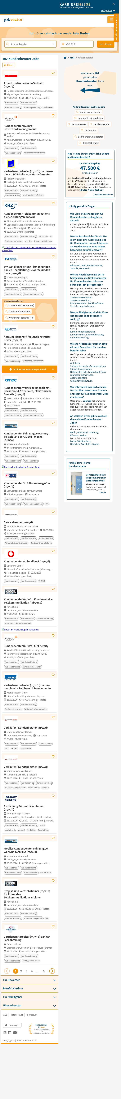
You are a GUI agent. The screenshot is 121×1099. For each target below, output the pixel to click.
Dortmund (82, 432)
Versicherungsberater (90, 111)
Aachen (84, 435)
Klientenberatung (95, 334)
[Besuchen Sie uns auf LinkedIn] (9, 1033)
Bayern (95, 444)
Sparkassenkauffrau (80, 300)
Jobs (72, 57)
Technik (74, 268)
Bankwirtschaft (95, 265)
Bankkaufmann (96, 303)
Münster (74, 435)
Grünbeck (75, 363)
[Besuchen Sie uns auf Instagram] (5, 1033)
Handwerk (84, 268)
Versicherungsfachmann (82, 306)
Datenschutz (16, 1014)
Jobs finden (105, 44)
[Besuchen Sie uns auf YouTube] (15, 1033)
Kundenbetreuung (79, 337)
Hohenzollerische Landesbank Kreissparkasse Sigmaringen (88, 373)
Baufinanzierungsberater (90, 136)
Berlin (73, 432)
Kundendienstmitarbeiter (90, 118)
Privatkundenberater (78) (20, 317)
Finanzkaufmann (79, 303)
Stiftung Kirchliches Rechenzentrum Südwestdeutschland (88, 367)
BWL (84, 265)
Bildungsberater (90, 142)
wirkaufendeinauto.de (81, 380)
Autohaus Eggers (78, 377)
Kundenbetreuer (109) (19, 311)
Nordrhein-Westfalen (81, 444)
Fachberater (91, 130)
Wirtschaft (75, 265)
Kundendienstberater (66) (21, 305)
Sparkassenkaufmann (81, 297)
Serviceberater (78, 124)
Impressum (31, 1014)
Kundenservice (77, 334)
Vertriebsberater (101, 124)
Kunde (73, 331)
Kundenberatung (86, 331)
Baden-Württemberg (80, 441)
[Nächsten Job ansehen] (52, 971)
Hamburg (94, 432)
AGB (5, 1014)
